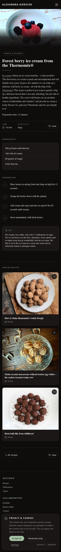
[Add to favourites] (54, 276)
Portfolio (6, 503)
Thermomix (7, 90)
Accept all (16, 538)
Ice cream (6, 75)
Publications (8, 487)
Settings (15, 544)
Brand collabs (8, 506)
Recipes (6, 483)
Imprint (52, 545)
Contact (6, 510)
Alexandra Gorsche (17, 4)
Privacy (41, 545)
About (5, 491)
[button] (56, 4)
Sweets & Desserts (13, 53)
